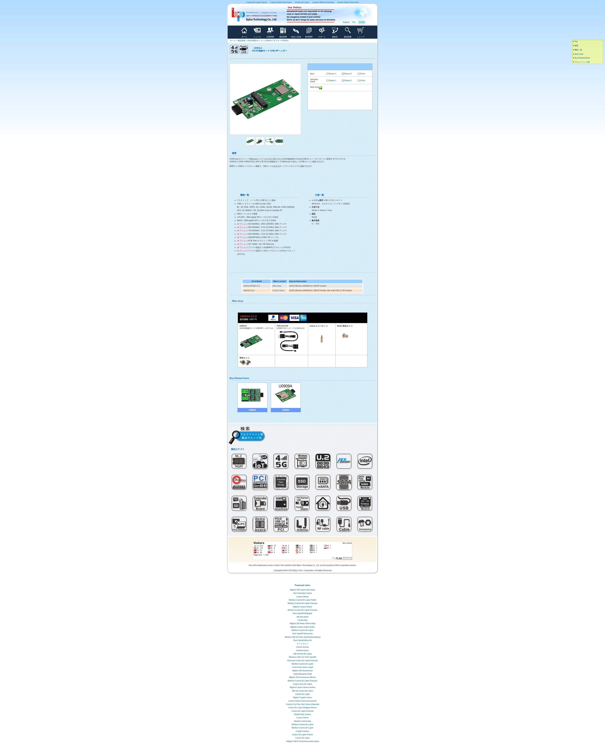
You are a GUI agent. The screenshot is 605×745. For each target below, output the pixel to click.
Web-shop (276, 286)
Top (576, 41)
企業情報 (270, 37)
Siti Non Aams (302, 617)
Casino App (303, 620)
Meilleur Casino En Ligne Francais (302, 603)
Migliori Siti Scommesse (302, 671)
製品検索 (347, 37)
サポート (322, 37)
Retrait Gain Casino (302, 714)
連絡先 (335, 37)
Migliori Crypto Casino (302, 697)
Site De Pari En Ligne (302, 654)
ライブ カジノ (302, 644)
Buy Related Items (582, 58)
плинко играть (302, 650)
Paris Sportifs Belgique (302, 613)
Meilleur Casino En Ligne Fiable (302, 600)
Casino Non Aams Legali (302, 667)
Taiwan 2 (348, 74)
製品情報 (283, 37)
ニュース (257, 37)
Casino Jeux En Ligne (302, 684)
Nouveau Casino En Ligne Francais (302, 660)
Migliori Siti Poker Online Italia (302, 623)
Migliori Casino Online (302, 607)
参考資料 (309, 37)
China (362, 74)
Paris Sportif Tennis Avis (302, 633)
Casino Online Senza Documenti (302, 701)
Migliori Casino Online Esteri (302, 627)
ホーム (244, 37)
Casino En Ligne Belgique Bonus (302, 707)
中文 (354, 22)
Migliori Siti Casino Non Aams (302, 590)
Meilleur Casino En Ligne (302, 630)
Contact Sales (278, 290)
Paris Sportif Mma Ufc (302, 640)
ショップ (360, 37)
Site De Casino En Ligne (302, 691)
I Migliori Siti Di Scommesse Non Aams (302, 741)
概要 (576, 46)
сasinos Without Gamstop (323, 2)
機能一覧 (578, 50)
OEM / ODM (296, 37)
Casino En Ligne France (256, 2)
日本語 (362, 22)
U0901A (284, 40)
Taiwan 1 (332, 74)
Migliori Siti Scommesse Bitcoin (302, 677)
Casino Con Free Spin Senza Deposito (302, 704)
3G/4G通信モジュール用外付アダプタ (263, 40)
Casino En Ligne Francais (302, 711)
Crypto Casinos (302, 731)
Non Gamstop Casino (302, 593)
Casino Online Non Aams (281, 2)
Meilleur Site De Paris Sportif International (302, 637)
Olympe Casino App (302, 721)
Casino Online (302, 597)
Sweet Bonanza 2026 (302, 674)
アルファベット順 (582, 62)
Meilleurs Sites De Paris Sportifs (302, 657)
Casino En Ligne (302, 2)
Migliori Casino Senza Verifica (302, 687)
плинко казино (302, 647)
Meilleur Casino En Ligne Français (302, 610)
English (346, 22)
